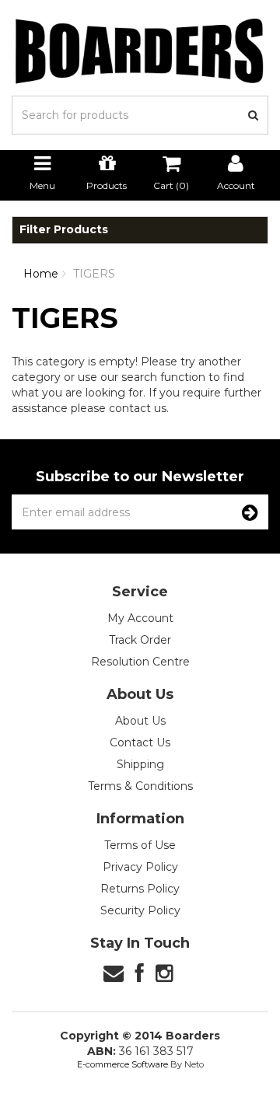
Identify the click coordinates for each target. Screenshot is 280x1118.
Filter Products (63, 230)
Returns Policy (140, 889)
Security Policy (140, 910)
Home (40, 274)
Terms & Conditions (140, 786)
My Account (140, 618)
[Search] (253, 115)
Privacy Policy (140, 867)
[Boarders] (140, 51)
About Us (140, 721)
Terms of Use (140, 845)
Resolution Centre (140, 662)
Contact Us (140, 742)
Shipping (140, 764)
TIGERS (94, 274)
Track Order (140, 640)
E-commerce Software (122, 1064)
